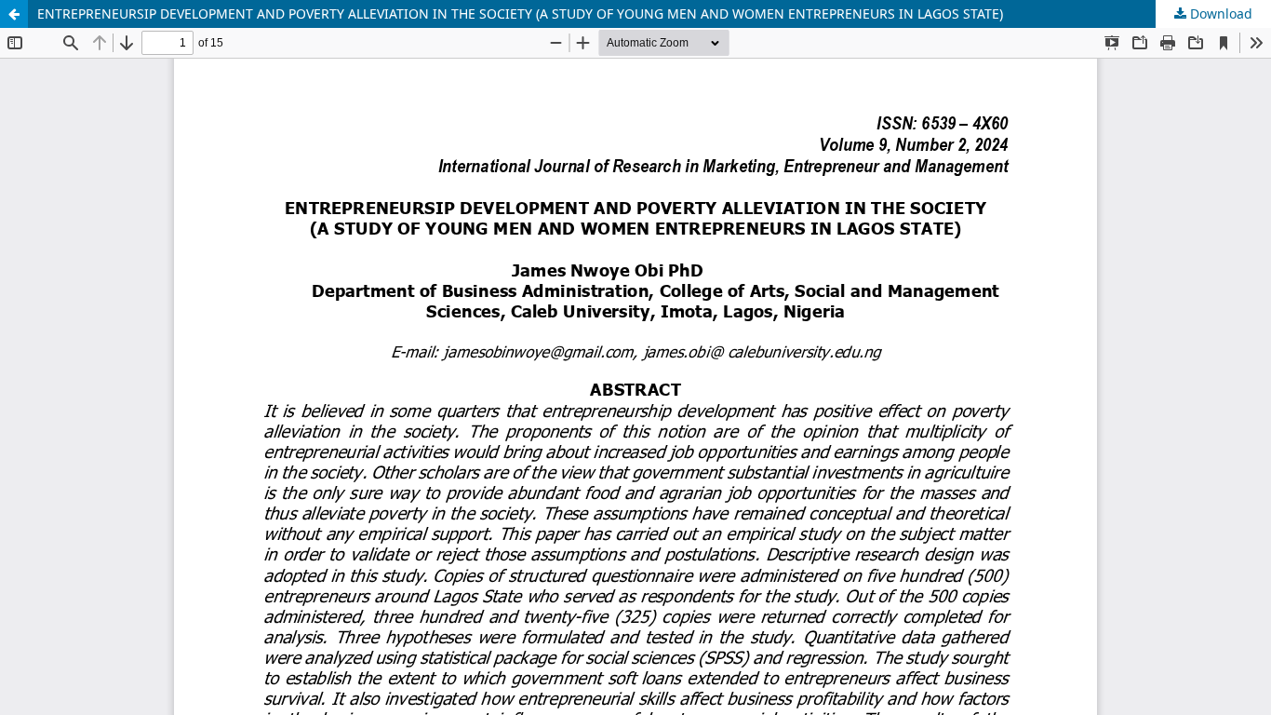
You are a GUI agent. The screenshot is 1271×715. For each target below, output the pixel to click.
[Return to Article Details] (14, 14)
